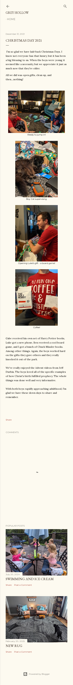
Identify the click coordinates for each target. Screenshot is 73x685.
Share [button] (9, 419)
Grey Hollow (17, 13)
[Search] (65, 5)
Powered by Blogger (39, 674)
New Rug (14, 645)
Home (11, 19)
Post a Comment (23, 585)
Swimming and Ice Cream (30, 579)
